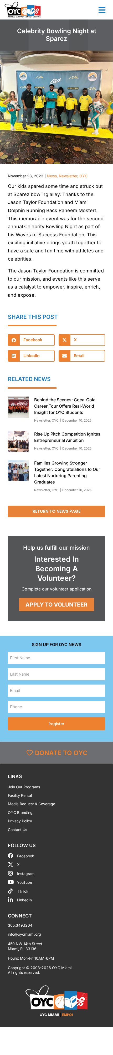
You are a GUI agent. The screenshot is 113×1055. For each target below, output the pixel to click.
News (52, 176)
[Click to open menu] (102, 10)
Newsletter (68, 176)
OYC (83, 176)
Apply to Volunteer (56, 604)
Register (56, 723)
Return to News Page (56, 511)
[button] (31, 340)
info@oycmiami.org (24, 934)
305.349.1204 (20, 925)
